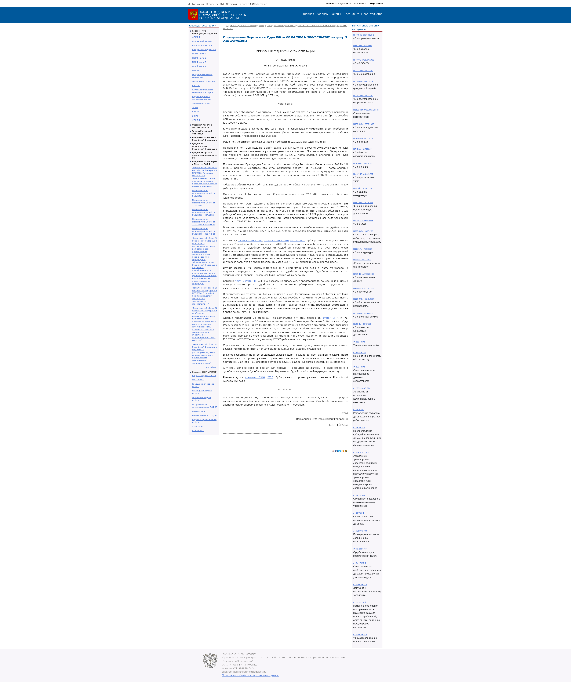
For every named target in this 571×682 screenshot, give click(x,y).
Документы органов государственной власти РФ (204, 155)
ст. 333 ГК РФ (359, 342)
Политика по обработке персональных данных (250, 675)
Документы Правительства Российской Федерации (204, 146)
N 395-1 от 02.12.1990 (362, 324)
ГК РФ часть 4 (199, 66)
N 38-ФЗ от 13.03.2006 (363, 138)
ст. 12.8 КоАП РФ (360, 452)
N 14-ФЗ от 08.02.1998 (363, 220)
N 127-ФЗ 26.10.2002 (362, 260)
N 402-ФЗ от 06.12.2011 (363, 174)
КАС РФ (196, 85)
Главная (308, 14)
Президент (351, 14)
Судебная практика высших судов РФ (245, 25)
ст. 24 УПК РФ (359, 563)
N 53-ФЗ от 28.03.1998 (363, 313)
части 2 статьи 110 (246, 281)
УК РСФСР (197, 426)
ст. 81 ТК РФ (358, 410)
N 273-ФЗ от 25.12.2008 (363, 124)
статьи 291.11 (297, 240)
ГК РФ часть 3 (199, 62)
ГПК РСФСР (198, 379)
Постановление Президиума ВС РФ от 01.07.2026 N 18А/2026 (203, 212)
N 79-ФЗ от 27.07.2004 (363, 81)
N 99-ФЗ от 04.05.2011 (363, 203)
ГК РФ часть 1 (199, 53)
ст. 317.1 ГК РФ (359, 352)
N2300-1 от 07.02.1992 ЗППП (366, 110)
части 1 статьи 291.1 (250, 240)
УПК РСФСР (198, 430)
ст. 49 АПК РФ (359, 602)
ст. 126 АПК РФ (360, 584)
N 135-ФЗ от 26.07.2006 (363, 188)
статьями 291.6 (255, 377)
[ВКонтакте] (336, 450)
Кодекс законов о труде (204, 415)
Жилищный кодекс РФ (203, 81)
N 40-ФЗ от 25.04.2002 (363, 60)
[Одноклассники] (342, 450)
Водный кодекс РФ (202, 45)
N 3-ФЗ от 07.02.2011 (362, 163)
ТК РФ (195, 107)
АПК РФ (196, 37)
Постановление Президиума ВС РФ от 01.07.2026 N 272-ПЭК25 (203, 231)
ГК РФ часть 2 (199, 58)
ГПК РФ (196, 70)
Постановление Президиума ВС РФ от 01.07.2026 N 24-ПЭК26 (203, 222)
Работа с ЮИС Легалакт (253, 4)
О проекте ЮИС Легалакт (221, 4)
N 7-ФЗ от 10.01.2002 (362, 149)
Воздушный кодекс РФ (204, 49)
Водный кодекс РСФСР (204, 375)
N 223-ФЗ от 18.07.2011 (363, 231)
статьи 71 (329, 317)
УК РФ (195, 116)
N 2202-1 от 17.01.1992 (362, 249)
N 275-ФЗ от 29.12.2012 (363, 95)
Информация (196, 4)
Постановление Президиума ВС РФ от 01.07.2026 (203, 193)
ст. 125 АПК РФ (360, 634)
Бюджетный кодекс (202, 41)
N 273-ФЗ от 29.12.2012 (363, 70)
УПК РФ (196, 120)
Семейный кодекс (201, 103)
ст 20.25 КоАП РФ (361, 388)
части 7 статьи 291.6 (276, 240)
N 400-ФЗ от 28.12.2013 (363, 35)
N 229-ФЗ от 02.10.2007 (363, 299)
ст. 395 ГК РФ (359, 367)
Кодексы (322, 14)
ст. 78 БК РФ (359, 427)
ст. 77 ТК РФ (358, 513)
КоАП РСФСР (199, 411)
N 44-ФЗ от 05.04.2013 (363, 288)
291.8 (270, 377)
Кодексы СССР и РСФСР (204, 372)
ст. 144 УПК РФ (360, 531)
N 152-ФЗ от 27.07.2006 (363, 274)
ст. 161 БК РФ (359, 495)
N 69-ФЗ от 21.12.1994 (362, 45)
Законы (336, 14)
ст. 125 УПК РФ (360, 549)
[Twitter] (339, 450)
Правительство (371, 14)
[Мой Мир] (346, 450)
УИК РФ (196, 111)
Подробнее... (211, 367)
